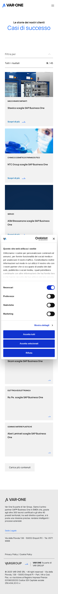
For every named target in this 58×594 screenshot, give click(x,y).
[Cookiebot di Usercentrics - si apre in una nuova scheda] (36, 239)
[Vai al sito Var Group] (16, 564)
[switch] (51, 296)
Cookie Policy (26, 554)
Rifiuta (29, 353)
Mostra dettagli (41, 325)
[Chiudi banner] (54, 239)
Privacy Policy (11, 554)
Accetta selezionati (29, 343)
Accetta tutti (29, 334)
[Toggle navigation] (53, 5)
